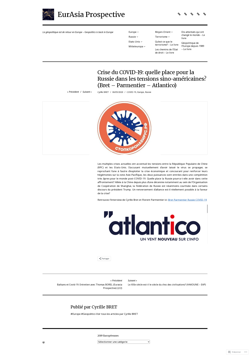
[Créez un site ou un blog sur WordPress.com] (44, 342)
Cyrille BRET (103, 92)
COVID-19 (131, 92)
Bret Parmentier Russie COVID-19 (187, 199)
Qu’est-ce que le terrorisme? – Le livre (166, 43)
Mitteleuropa (136, 46)
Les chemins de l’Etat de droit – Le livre (166, 51)
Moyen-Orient (162, 32)
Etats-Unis (134, 41)
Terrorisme (161, 36)
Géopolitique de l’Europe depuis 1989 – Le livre (192, 46)
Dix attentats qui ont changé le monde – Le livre (193, 35)
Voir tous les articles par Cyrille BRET (117, 314)
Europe (132, 32)
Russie (132, 36)
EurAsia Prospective (91, 14)
